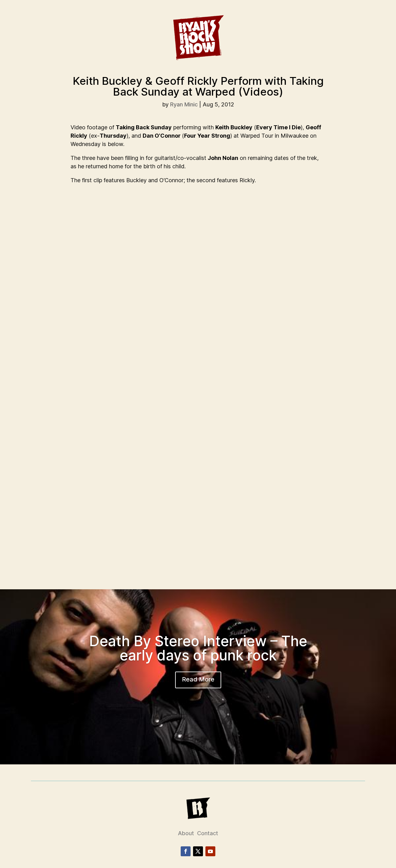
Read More (198, 679)
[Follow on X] (198, 851)
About (186, 833)
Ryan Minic (184, 104)
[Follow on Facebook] (186, 851)
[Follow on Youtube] (210, 851)
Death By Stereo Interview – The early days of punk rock (198, 648)
